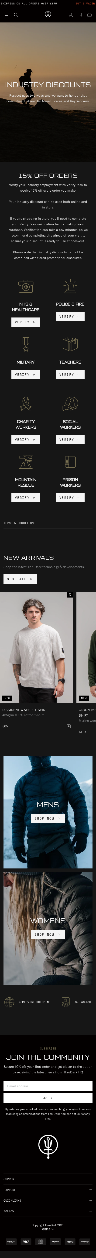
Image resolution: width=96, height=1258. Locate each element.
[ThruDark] (48, 14)
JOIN (48, 1098)
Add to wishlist (70, 595)
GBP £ (46, 1229)
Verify (22, 322)
